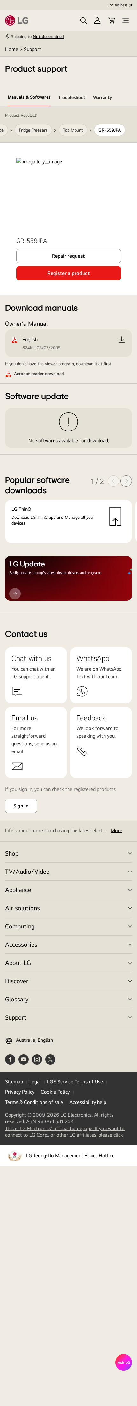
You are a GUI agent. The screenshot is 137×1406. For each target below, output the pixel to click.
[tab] (29, 98)
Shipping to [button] (37, 36)
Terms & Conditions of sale (34, 1102)
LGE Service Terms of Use (75, 1082)
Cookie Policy (55, 1092)
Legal (35, 1082)
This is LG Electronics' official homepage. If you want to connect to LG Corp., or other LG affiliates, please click (68, 1131)
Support (32, 49)
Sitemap (14, 1082)
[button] (83, 20)
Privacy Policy (19, 1092)
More (116, 830)
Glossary (16, 999)
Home (11, 49)
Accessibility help (87, 1102)
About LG (18, 962)
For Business (117, 5)
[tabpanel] (68, 360)
